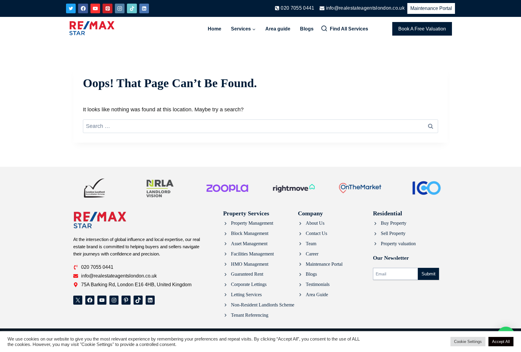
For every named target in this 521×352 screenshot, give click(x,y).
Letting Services (246, 294)
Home (214, 28)
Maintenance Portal (431, 8)
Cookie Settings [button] (468, 341)
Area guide (277, 28)
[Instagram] (120, 8)
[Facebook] (83, 8)
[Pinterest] (107, 8)
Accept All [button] (501, 341)
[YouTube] (95, 8)
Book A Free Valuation (422, 28)
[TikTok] (132, 8)
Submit (428, 273)
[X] (71, 8)
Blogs (307, 28)
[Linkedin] (144, 8)
